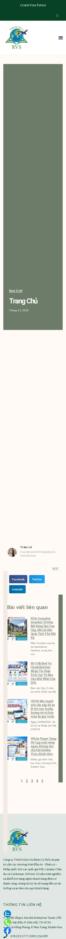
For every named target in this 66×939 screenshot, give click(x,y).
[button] (60, 37)
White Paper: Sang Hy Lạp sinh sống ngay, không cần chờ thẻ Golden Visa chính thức (43, 746)
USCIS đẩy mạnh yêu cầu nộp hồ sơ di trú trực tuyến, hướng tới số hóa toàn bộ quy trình (43, 708)
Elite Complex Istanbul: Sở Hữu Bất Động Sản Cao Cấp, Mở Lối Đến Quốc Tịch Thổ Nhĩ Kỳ (43, 627)
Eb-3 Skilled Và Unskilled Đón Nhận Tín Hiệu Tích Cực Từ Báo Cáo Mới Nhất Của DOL (43, 672)
